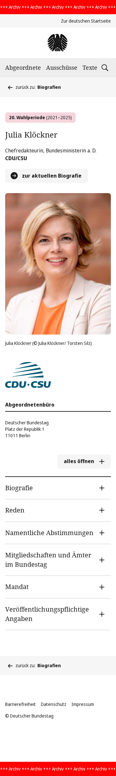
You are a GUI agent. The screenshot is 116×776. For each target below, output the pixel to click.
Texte (89, 67)
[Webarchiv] (57, 43)
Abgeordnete (23, 67)
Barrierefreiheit (20, 704)
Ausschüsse (61, 67)
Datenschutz (53, 704)
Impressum (83, 704)
